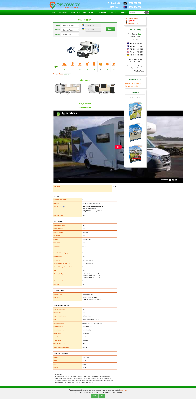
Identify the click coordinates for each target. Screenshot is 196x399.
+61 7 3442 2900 (135, 62)
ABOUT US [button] (123, 12)
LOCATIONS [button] (102, 12)
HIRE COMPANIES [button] (89, 12)
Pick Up (57, 25)
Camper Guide (132, 18)
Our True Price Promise (133, 83)
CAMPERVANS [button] (63, 12)
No (102, 396)
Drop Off (57, 30)
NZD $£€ (114, 7)
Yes (94, 396)
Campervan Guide (131, 86)
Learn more (123, 390)
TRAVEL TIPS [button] (113, 12)
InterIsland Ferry (133, 23)
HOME (54, 12)
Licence (57, 34)
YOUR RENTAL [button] (75, 12)
